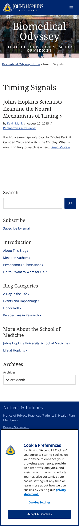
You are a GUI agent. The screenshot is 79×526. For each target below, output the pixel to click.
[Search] (70, 203)
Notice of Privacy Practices (22, 415)
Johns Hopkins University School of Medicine (35, 343)
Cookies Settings (39, 502)
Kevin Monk (15, 123)
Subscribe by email (17, 228)
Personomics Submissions (22, 265)
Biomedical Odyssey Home (21, 64)
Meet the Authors (15, 257)
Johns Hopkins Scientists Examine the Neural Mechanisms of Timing (32, 108)
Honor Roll (11, 308)
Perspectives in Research (19, 128)
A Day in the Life (15, 294)
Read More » (60, 147)
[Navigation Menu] (71, 7)
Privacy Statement (16, 427)
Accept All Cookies (39, 514)
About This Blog (14, 250)
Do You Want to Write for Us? (24, 272)
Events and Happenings (20, 301)
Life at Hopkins (14, 350)
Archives (9, 372)
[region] (39, 477)
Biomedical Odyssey (39, 31)
